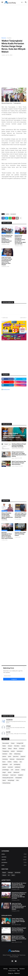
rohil (12, 769)
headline (9, 38)
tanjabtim (20, 775)
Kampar (10, 746)
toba (17, 780)
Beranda (4, 38)
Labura (23, 746)
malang (15, 761)
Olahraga (10, 872)
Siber (18, 970)
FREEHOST (17, 973)
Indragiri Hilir (20, 743)
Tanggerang (5, 751)
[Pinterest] (13, 218)
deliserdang (17, 753)
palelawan (5, 764)
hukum (4, 875)
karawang (5, 759)
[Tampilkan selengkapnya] (20, 218)
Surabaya (21, 748)
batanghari (19, 751)
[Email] (17, 218)
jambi (9, 756)
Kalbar (4, 746)
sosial (14, 865)
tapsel (4, 780)
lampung (12, 759)
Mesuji (9, 748)
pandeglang (17, 764)
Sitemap (5, 968)
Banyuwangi (5, 743)
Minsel (15, 748)
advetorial (17, 872)
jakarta (4, 756)
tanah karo (13, 775)
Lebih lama (23, 317)
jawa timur (15, 756)
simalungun (5, 775)
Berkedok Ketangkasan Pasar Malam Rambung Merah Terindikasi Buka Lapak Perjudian (7, 535)
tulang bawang (6, 783)
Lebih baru (5, 317)
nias (21, 761)
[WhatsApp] (10, 218)
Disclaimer (22, 968)
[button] (2, 2)
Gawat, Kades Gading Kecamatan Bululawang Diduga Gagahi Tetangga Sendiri (18, 920)
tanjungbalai (13, 214)
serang (23, 769)
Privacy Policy (11, 970)
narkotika (14, 857)
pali (11, 764)
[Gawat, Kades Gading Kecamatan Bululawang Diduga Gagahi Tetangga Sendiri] (6, 921)
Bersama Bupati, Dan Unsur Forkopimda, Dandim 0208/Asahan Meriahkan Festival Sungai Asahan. (7, 239)
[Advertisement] (14, 21)
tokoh (13, 875)
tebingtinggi (11, 780)
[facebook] (12, 961)
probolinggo (5, 769)
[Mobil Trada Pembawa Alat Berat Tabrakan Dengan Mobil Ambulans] (6, 464)
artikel (14, 854)
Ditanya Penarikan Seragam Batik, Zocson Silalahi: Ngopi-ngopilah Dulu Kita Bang (7, 515)
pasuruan (10, 767)
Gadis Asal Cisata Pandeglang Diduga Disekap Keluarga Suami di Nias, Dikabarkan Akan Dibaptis (7, 261)
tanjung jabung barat (7, 777)
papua (4, 767)
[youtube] (15, 961)
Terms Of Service (13, 968)
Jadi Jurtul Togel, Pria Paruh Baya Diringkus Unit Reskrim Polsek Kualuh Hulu (20, 515)
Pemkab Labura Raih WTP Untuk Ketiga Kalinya (20, 534)
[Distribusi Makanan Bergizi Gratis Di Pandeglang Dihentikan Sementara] (6, 446)
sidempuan (16, 772)
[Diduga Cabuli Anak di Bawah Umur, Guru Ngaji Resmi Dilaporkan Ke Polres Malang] (6, 454)
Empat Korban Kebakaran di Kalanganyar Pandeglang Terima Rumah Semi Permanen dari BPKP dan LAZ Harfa (20, 239)
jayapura (23, 756)
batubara (4, 753)
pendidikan (14, 862)
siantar (9, 772)
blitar (10, 753)
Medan (4, 748)
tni (8, 875)
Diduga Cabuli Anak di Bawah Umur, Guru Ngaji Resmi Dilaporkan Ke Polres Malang (19, 454)
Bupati (4, 872)
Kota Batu (16, 746)
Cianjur (12, 743)
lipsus (3, 761)
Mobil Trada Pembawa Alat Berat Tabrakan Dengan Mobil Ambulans (19, 463)
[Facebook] (3, 218)
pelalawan (17, 767)
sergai (4, 772)
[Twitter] (6, 218)
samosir (17, 769)
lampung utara (20, 759)
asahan (13, 751)
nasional (14, 859)
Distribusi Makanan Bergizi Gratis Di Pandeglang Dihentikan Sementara (19, 445)
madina (9, 761)
